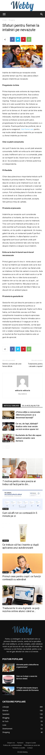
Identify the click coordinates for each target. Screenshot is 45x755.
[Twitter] (17, 39)
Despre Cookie (31, 743)
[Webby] (22, 5)
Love (4, 429)
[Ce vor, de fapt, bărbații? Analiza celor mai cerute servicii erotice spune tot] (8, 426)
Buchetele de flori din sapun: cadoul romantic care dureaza (29, 438)
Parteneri (20, 743)
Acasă (4, 20)
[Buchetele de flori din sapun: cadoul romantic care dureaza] (8, 438)
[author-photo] (22, 387)
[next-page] (7, 447)
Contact (30, 748)
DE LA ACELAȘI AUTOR (30, 406)
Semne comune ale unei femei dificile (11, 365)
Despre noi (11, 743)
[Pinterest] (23, 39)
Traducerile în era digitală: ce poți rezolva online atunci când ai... (20, 610)
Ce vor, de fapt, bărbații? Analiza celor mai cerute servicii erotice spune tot (27, 426)
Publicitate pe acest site (32, 745)
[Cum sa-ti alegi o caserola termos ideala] (8, 679)
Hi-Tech (5, 509)
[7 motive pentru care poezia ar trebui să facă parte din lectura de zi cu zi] (22, 468)
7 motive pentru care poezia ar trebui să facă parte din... (19, 483)
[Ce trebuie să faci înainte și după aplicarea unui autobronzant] (22, 532)
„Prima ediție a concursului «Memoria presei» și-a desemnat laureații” (28, 415)
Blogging (12, 20)
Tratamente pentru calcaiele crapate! (35, 365)
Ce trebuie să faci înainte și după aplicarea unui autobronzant (20, 546)
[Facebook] (12, 39)
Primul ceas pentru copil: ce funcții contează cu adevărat (21, 578)
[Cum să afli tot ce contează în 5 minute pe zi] (22, 500)
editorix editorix (22, 390)
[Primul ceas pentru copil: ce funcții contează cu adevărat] (22, 563)
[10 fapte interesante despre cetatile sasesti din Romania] (8, 691)
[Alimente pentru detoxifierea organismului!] (8, 667)
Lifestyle (5, 477)
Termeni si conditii (18, 748)
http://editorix (22, 394)
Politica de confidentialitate (12, 745)
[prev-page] (3, 447)
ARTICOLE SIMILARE (11, 406)
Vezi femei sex (27, 129)
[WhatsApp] (29, 39)
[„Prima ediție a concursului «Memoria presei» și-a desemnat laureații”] (8, 415)
